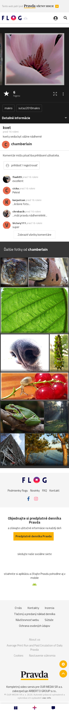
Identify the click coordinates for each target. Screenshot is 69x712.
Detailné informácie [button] (16, 118)
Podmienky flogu (18, 490)
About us (34, 640)
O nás (18, 608)
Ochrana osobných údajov (34, 626)
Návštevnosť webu (27, 620)
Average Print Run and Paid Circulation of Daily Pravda (34, 647)
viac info (46, 698)
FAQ (44, 490)
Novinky (35, 490)
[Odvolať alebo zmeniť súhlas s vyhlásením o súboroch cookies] (63, 664)
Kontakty (33, 608)
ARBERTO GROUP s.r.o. (42, 691)
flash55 (17, 177)
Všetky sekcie (45, 6)
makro (8, 108)
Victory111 (19, 223)
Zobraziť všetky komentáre (34, 234)
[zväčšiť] (55, 94)
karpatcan (18, 200)
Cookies (18, 656)
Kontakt (54, 490)
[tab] (34, 116)
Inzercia (49, 608)
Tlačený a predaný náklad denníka (34, 614)
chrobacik (18, 211)
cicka (15, 188)
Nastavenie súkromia (42, 656)
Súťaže (49, 620)
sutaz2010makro (29, 108)
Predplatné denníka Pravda (34, 536)
